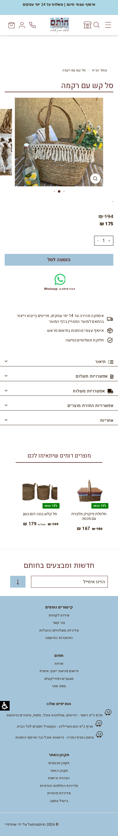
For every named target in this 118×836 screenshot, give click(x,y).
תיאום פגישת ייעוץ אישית (59, 671)
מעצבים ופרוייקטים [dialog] (59, 678)
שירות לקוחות (59, 615)
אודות (59, 663)
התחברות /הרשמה (59, 637)
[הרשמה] (18, 582)
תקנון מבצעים (59, 762)
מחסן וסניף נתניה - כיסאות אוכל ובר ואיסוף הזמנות (54, 737)
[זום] (95, 178)
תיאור (101, 362)
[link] (87, 25)
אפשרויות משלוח (89, 391)
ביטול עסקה (59, 800)
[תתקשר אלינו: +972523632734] (33, 25)
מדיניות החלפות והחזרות (59, 785)
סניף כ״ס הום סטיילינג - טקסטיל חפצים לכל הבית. (54, 726)
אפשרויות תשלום (92, 376)
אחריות (106, 420)
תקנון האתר (59, 770)
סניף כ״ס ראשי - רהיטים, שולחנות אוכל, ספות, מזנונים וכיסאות (55, 715)
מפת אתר (59, 686)
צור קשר (59, 622)
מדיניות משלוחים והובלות (59, 630)
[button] (59, 260)
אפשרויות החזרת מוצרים (90, 406)
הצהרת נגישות (59, 778)
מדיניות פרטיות (59, 793)
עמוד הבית (99, 70)
